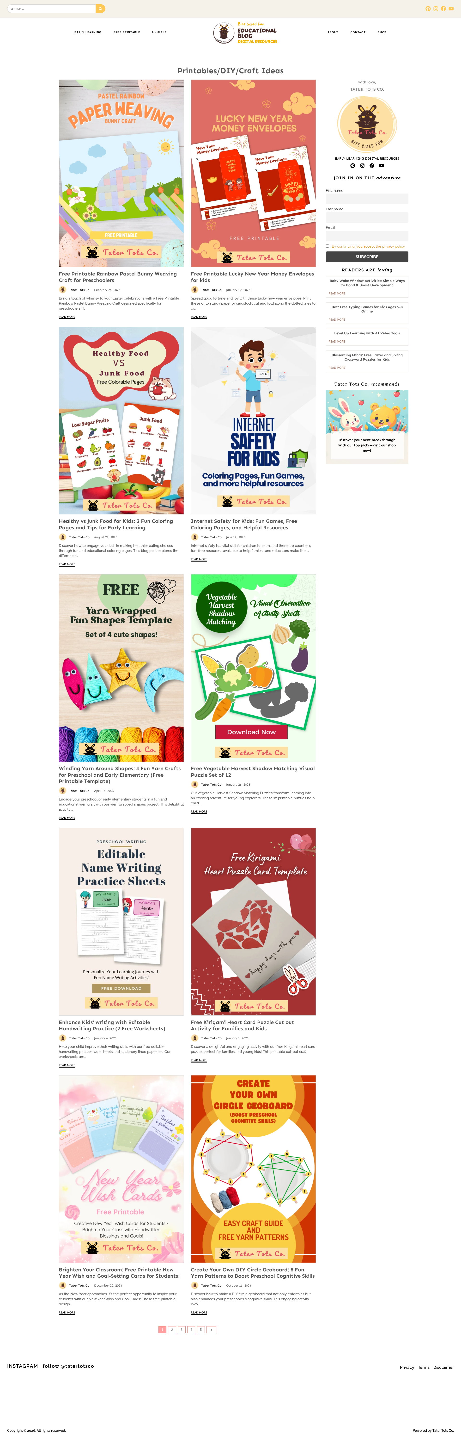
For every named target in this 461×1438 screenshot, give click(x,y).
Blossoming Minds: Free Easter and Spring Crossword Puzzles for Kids (367, 357)
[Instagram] (435, 8)
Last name (334, 209)
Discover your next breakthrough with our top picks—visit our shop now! (367, 445)
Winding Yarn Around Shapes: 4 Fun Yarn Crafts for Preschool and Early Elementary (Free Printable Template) (120, 774)
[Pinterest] (428, 8)
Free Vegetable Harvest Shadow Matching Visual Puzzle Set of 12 (253, 771)
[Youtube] (451, 8)
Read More (67, 317)
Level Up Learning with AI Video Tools (367, 333)
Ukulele (159, 32)
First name (334, 190)
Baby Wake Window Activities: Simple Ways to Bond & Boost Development (367, 283)
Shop (382, 32)
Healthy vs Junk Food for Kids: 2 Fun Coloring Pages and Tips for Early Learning (116, 524)
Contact (358, 32)
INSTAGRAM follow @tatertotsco (50, 1366)
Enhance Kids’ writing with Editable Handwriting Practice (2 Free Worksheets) (112, 1025)
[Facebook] (443, 8)
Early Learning (88, 32)
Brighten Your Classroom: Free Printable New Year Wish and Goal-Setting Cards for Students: (119, 1272)
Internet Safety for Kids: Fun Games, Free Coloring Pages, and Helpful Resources (244, 524)
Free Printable (127, 32)
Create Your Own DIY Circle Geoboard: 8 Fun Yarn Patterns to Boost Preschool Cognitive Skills (253, 1272)
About (333, 32)
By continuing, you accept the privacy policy (368, 246)
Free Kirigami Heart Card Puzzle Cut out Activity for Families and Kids (242, 1025)
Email (330, 227)
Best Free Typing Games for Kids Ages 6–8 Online (367, 309)
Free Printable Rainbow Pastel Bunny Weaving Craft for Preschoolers (118, 276)
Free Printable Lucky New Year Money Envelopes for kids (252, 276)
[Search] (101, 8)
